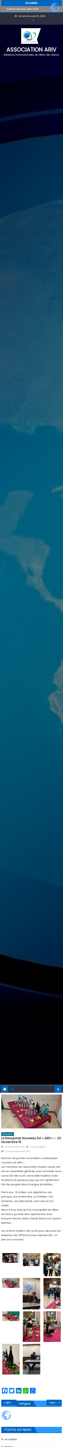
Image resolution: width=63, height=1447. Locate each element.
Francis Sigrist (38, 1146)
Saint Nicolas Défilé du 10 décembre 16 (55, 1402)
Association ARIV (31, 49)
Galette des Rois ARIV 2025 (22, 7)
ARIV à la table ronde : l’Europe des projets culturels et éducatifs (11, 1402)
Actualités (7, 1134)
